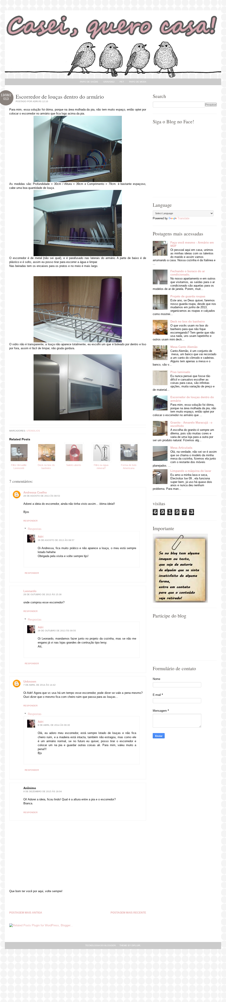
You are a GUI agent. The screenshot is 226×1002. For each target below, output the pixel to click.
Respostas (34, 529)
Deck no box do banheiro (187, 321)
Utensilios (33, 431)
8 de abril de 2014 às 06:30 (54, 725)
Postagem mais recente (128, 912)
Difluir (136, 945)
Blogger (110, 945)
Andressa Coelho (35, 492)
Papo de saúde (89, 82)
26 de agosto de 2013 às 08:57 (56, 540)
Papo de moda (137, 82)
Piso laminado (180, 372)
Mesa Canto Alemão (184, 347)
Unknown (29, 681)
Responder (30, 521)
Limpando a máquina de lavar (190, 471)
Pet (122, 82)
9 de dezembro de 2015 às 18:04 (42, 791)
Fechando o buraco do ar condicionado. (187, 273)
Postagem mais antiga (25, 912)
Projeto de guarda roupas (187, 296)
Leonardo (29, 591)
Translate (183, 218)
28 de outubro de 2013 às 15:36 (42, 594)
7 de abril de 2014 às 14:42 (39, 685)
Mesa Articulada (181, 447)
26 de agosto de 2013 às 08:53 (41, 496)
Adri (40, 536)
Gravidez (109, 82)
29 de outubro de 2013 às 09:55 (57, 630)
